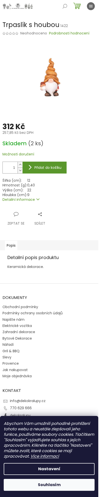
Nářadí (8, 344)
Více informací (44, 456)
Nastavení (49, 469)
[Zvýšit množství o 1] (20, 165)
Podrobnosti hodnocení (69, 33)
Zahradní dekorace (18, 331)
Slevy (6, 357)
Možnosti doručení (18, 154)
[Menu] (91, 6)
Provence (10, 363)
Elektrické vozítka (17, 325)
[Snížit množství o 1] (20, 170)
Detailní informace (18, 199)
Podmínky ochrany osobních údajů (32, 313)
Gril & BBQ (11, 351)
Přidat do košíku (47, 167)
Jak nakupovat (15, 369)
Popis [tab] (11, 245)
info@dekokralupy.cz (28, 400)
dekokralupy (20, 415)
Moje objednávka (17, 376)
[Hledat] (65, 6)
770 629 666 (21, 408)
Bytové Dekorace (17, 338)
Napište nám (13, 319)
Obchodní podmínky (20, 306)
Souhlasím (49, 485)
